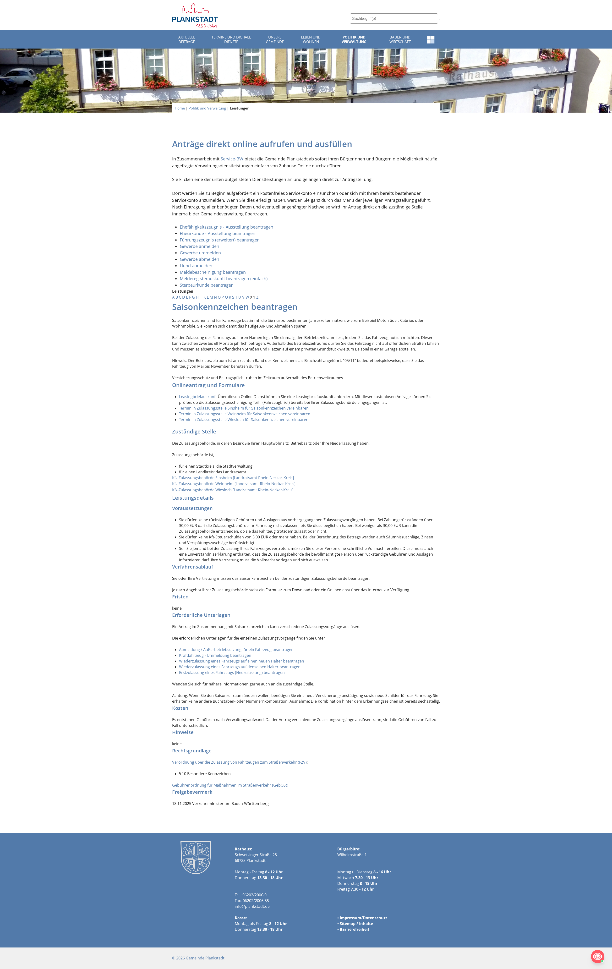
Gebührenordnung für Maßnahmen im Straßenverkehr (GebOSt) (230, 785)
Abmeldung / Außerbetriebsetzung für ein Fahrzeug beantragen (236, 649)
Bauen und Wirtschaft (400, 39)
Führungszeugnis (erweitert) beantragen (220, 240)
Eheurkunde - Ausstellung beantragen (217, 233)
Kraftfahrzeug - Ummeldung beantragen (215, 655)
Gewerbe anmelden (199, 246)
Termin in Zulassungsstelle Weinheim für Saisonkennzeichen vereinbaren (244, 413)
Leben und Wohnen (311, 39)
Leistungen (240, 107)
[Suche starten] (439, 19)
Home (180, 107)
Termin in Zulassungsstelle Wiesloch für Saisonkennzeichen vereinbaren (243, 419)
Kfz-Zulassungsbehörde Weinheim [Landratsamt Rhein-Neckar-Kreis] (233, 483)
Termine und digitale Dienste (231, 39)
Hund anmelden (196, 265)
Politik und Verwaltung (354, 39)
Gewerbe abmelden (200, 259)
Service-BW (232, 159)
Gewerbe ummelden (200, 253)
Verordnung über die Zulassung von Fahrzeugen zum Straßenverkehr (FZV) (239, 762)
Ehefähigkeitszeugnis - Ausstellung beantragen (226, 227)
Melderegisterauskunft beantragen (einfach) (224, 278)
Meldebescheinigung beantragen (213, 272)
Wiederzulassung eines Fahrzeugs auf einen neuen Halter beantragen (241, 661)
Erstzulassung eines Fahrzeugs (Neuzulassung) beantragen (232, 672)
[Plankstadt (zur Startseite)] (195, 15)
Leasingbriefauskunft (198, 396)
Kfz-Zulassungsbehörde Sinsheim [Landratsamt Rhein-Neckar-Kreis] (233, 477)
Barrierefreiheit (354, 929)
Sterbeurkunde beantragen (207, 285)
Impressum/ (351, 917)
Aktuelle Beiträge (186, 39)
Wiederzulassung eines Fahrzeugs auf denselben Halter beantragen (240, 666)
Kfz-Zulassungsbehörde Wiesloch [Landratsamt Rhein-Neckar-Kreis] (233, 490)
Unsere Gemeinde (275, 39)
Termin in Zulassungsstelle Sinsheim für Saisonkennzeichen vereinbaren (244, 408)
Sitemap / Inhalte (356, 923)
